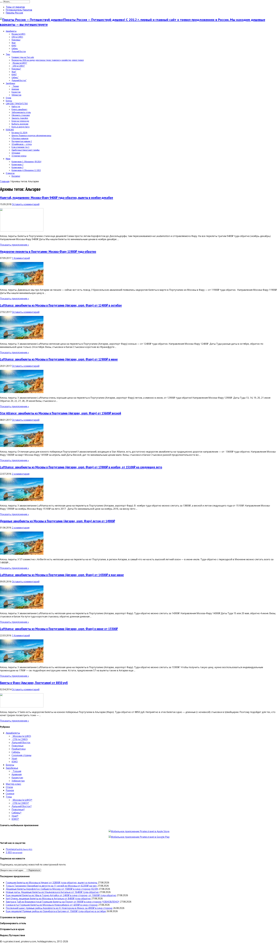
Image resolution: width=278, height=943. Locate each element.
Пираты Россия (14, 12)
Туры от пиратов (15, 7)
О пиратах (10, 173)
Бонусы (9, 100)
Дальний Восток (19, 51)
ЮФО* (14, 74)
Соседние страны (21, 755)
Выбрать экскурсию (20, 123)
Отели (8, 97)
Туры (8, 54)
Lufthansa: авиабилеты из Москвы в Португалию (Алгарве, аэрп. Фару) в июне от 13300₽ (59, 628)
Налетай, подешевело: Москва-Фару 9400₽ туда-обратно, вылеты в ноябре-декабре (56, 197)
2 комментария (20, 473)
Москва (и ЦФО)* (19, 62)
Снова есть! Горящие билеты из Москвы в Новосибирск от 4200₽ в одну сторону (52, 904)
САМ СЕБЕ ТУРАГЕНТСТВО (17, 103)
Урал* (14, 71)
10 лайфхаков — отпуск (22, 144)
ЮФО (14, 45)
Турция (15, 86)
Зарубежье (10, 83)
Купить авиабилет (19, 109)
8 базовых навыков (20, 138)
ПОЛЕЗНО (10, 129)
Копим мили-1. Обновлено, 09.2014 (26, 161)
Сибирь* (15, 77)
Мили (8, 158)
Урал (13, 42)
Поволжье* (16, 68)
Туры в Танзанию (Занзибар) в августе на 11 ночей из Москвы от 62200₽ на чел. (51, 885)
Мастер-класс (13, 784)
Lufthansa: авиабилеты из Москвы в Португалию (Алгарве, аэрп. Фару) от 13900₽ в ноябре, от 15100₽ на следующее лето (81, 467)
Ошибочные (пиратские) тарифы (26, 149)
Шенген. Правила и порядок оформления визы (31, 135)
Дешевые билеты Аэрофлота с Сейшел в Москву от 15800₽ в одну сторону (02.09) (52, 889)
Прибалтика (18, 748)
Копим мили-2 (17, 164)
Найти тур (16, 106)
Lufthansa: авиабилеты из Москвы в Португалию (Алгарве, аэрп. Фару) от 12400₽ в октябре (61, 305)
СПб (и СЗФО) (17, 36)
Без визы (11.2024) (19, 132)
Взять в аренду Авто (21, 126)
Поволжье (16, 39)
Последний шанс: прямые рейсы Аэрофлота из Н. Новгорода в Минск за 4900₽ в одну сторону (59, 908)
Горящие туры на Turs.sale (23, 57)
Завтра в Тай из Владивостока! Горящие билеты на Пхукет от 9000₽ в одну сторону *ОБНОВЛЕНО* (62, 901)
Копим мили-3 (17, 167)
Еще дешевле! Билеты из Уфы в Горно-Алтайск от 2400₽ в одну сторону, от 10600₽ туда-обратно (61, 895)
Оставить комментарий (25, 204)
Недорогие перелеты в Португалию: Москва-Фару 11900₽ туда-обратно (48, 251)
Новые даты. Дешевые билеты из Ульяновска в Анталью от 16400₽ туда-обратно (52, 892)
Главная (4, 181)
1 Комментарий (21, 258)
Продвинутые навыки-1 (22, 141)
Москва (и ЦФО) (18, 33)
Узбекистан (16, 94)
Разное (10, 790)
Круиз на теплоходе (20, 120)
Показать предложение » (14, 244)
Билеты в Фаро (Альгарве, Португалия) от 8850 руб (34, 682)
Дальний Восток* (19, 80)
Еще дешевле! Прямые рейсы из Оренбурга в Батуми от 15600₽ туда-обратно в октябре (56, 911)
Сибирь (15, 48)
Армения (15, 89)
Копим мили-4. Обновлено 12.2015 (26, 170)
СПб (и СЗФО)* (18, 65)
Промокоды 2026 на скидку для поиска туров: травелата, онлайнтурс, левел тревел (48, 60)
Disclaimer (16, 176)
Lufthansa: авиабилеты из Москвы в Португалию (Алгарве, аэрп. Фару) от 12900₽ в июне (59, 359)
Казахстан (16, 91)
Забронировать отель (21, 112)
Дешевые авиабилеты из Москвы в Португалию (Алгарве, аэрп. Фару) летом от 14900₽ (57, 521)
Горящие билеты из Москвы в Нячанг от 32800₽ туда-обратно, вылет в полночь (51, 882)
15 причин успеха (19, 155)
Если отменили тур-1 (20, 147)
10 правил (16, 152)
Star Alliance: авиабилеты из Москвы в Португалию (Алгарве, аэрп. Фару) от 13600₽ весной (60, 413)
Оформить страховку (21, 115)
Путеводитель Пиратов (19, 9)
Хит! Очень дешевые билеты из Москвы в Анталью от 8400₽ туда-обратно (48, 898)
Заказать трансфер (20, 118)
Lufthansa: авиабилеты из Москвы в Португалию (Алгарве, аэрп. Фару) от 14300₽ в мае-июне (62, 575)
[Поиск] (1, 2)
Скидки (10, 793)
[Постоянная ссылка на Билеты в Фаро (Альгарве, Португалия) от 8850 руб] (21, 706)
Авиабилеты (11, 31)
